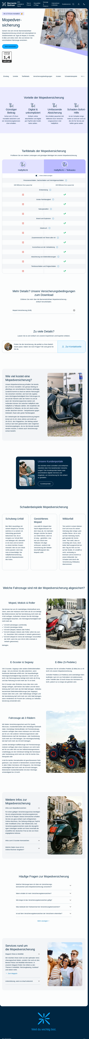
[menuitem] (73, 4)
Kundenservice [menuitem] (66, 4)
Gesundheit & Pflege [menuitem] (37, 4)
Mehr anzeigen (42, 921)
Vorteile (15, 76)
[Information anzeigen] (66, 180)
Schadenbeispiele (71, 76)
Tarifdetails (25, 76)
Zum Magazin (12, 973)
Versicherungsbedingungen (42, 76)
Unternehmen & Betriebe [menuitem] (55, 4)
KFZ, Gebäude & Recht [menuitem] (20, 4)
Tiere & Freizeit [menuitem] (29, 4)
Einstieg (6, 76)
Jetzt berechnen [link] (10, 46)
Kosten (58, 76)
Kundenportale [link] (45, 484)
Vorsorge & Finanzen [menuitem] (45, 4)
